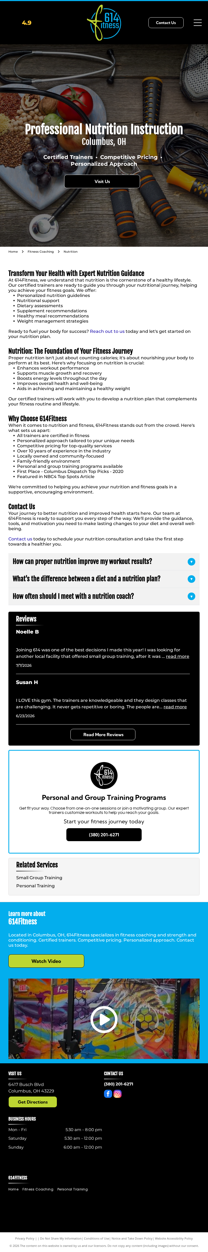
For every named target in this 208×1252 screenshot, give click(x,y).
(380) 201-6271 (118, 1084)
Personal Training (35, 885)
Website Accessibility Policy (174, 1238)
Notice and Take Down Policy (132, 1238)
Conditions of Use (96, 1238)
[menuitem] (15, 1189)
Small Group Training (39, 877)
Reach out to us (107, 331)
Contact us (20, 539)
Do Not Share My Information (61, 1238)
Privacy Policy (24, 1238)
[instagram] (117, 1094)
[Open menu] (198, 23)
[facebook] (108, 1094)
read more (177, 656)
